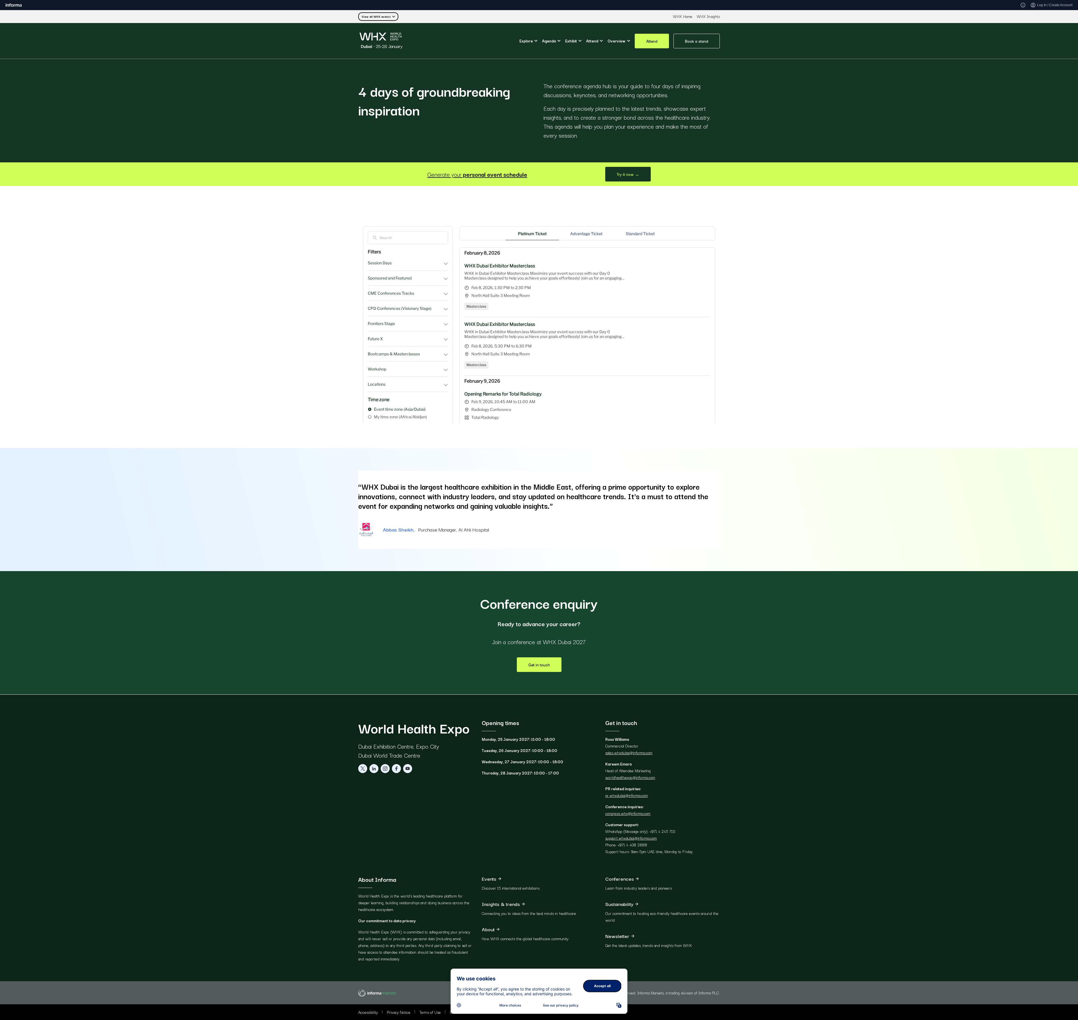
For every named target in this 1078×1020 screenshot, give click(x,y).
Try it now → (628, 174)
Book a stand (696, 41)
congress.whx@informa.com (627, 813)
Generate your (477, 174)
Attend (651, 41)
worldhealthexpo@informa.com (630, 777)
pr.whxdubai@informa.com (626, 795)
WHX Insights (708, 16)
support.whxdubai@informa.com (631, 838)
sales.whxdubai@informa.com (628, 752)
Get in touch (539, 665)
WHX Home (682, 16)
